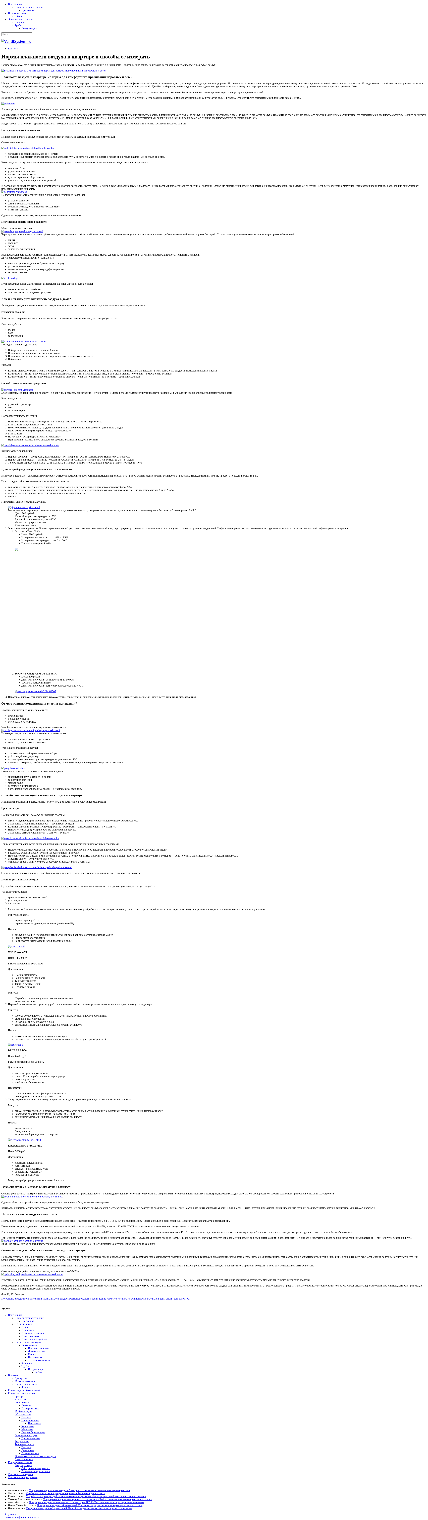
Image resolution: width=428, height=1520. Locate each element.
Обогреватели (23, 1414)
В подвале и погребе (33, 1333)
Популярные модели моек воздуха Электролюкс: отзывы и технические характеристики (79, 1490)
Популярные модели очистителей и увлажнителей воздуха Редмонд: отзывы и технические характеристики (63, 1298)
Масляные (27, 1429)
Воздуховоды (29, 28)
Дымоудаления (36, 1351)
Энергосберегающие (33, 1432)
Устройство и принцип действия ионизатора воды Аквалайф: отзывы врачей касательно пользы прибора (86, 1496)
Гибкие (39, 1372)
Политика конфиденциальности (21, 1517)
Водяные (26, 1405)
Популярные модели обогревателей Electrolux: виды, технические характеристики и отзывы (89, 1505)
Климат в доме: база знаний (24, 1390)
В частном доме (30, 1336)
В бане (18, 16)
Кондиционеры (23, 1465)
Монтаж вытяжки (25, 1381)
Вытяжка (13, 1375)
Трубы (18, 25)
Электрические (30, 1408)
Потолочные (35, 1357)
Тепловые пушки (24, 1444)
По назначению (17, 13)
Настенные (34, 1423)
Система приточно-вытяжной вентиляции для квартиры (157, 1298)
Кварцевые (27, 1426)
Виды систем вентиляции (29, 7)
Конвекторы (22, 1402)
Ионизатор (21, 1399)
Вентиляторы (29, 1345)
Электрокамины (24, 1459)
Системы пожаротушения (22, 1477)
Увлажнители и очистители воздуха (35, 1456)
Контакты (13, 48)
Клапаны (20, 22)
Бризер (19, 1396)
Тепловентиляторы (39, 1360)
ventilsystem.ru (9, 1514)
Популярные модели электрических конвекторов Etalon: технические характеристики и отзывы (97, 1499)
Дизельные (27, 1450)
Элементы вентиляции (21, 19)
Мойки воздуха (23, 1411)
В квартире (27, 1330)
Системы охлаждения (20, 1474)
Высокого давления (39, 1348)
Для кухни (21, 1378)
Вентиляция (15, 4)
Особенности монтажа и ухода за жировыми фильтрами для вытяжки (65, 1493)
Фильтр (25, 1387)
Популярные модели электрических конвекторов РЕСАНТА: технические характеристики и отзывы (86, 1502)
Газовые (26, 1417)
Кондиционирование (20, 1462)
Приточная (27, 10)
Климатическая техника (21, 1393)
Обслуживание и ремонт (35, 1468)
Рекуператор (22, 1441)
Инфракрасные (30, 1420)
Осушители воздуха (26, 1435)
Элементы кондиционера (35, 1471)
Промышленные (30, 1438)
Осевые (32, 1354)
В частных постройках (34, 1339)
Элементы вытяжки (26, 1384)
